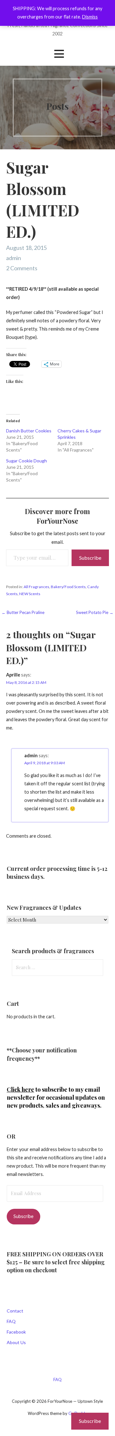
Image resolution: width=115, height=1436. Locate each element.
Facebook (16, 1332)
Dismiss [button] (90, 16)
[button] (59, 53)
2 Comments (21, 268)
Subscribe (90, 558)
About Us (16, 1342)
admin (13, 257)
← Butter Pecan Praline (23, 612)
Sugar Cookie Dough (26, 460)
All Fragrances (36, 586)
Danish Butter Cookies (28, 430)
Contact (15, 1310)
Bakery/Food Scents (68, 586)
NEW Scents (29, 593)
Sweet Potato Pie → (94, 612)
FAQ (11, 1321)
